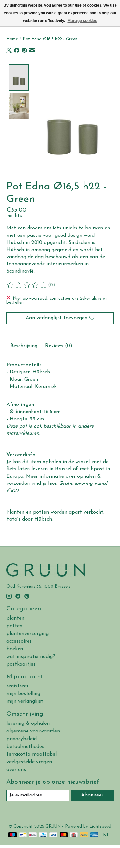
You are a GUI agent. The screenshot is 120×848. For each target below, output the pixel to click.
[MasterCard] (64, 835)
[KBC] (43, 835)
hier (52, 483)
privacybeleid (21, 738)
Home (12, 39)
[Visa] (53, 835)
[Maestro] (12, 835)
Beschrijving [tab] (23, 345)
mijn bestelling (23, 693)
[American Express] (94, 835)
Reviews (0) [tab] (58, 345)
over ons (16, 769)
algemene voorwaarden (33, 731)
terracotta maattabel (31, 754)
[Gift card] (74, 835)
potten (14, 625)
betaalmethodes (25, 746)
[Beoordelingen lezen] (27, 285)
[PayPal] (84, 835)
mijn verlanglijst (24, 701)
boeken (14, 649)
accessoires (19, 641)
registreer (17, 686)
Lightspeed (100, 826)
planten (15, 618)
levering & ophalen (28, 723)
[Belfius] (33, 835)
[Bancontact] (23, 835)
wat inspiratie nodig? (30, 656)
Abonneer (92, 795)
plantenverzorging (27, 633)
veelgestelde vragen (29, 761)
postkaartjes (21, 664)
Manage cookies (82, 21)
